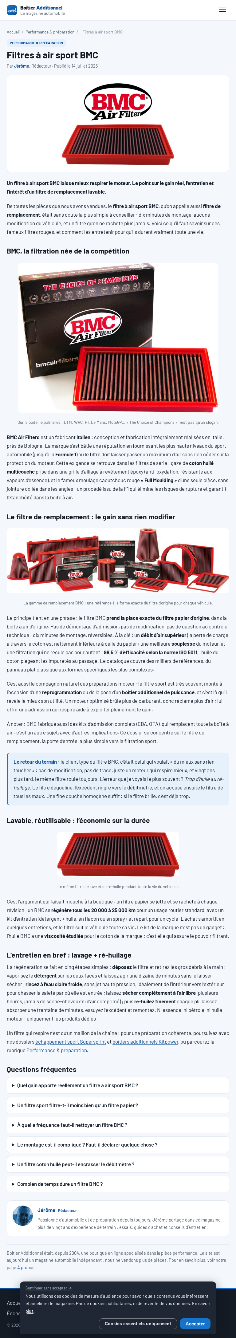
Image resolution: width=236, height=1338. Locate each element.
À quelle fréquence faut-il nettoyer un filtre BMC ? (72, 1125)
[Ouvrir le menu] (222, 10)
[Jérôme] (23, 1216)
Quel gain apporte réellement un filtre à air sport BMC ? (77, 1085)
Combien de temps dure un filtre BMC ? (60, 1184)
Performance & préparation (50, 31)
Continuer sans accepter (49, 1288)
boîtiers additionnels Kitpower (145, 1041)
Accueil (13, 31)
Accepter (195, 1323)
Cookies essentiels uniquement (138, 1323)
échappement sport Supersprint (70, 1041)
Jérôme (21, 66)
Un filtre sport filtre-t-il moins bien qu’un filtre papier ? (77, 1105)
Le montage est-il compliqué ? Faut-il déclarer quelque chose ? (87, 1144)
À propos (25, 1267)
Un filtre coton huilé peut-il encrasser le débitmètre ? (75, 1164)
